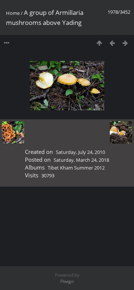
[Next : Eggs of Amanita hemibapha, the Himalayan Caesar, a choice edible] (125, 43)
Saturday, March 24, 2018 (81, 160)
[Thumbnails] (99, 43)
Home (13, 13)
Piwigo (67, 281)
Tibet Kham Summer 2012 (76, 167)
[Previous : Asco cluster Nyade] (112, 43)
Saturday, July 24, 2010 (80, 152)
